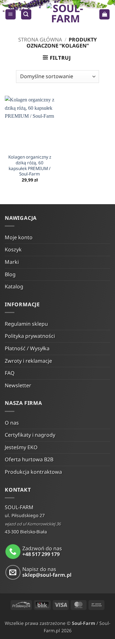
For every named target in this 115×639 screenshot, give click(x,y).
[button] (10, 14)
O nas (12, 422)
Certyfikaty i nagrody (30, 434)
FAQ (10, 372)
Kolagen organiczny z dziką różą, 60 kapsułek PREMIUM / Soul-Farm (29, 165)
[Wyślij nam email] (12, 572)
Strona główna (40, 39)
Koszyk (13, 249)
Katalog (14, 286)
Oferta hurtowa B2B (29, 459)
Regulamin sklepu (26, 323)
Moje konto (19, 237)
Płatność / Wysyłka (27, 348)
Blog (10, 274)
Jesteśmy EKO (21, 447)
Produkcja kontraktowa (33, 471)
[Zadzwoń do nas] (12, 551)
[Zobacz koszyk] (104, 14)
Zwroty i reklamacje (28, 360)
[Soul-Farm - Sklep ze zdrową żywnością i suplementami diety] (65, 14)
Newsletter (18, 385)
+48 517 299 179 (41, 554)
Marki (12, 261)
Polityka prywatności (30, 335)
